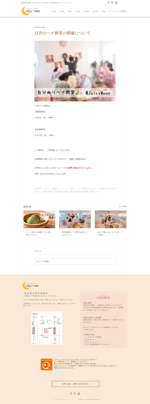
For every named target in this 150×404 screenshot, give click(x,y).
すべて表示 (123, 206)
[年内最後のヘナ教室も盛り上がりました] (75, 219)
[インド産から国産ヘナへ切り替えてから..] (39, 219)
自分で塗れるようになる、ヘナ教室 (110, 233)
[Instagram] (112, 2)
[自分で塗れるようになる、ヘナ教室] (111, 219)
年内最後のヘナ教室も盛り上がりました (75, 233)
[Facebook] (108, 2)
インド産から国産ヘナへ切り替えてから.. (39, 233)
